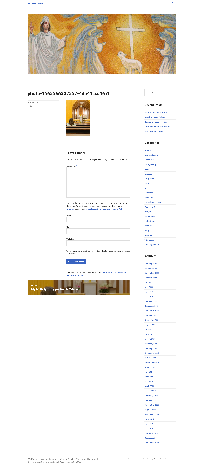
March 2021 (149, 339)
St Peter (148, 235)
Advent (147, 150)
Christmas (149, 159)
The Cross (149, 240)
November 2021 (151, 310)
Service (148, 225)
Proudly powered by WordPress (139, 459)
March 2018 (149, 428)
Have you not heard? (154, 131)
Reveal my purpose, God (155, 122)
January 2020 (150, 400)
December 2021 (151, 306)
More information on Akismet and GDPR (103, 209)
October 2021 (150, 315)
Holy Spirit (149, 178)
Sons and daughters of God (157, 126)
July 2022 (148, 282)
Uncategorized (151, 244)
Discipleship (150, 164)
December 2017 (151, 438)
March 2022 (149, 296)
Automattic (172, 459)
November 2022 (151, 273)
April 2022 (149, 292)
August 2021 (150, 325)
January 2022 (150, 301)
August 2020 (150, 367)
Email (69, 227)
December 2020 (151, 353)
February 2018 (151, 433)
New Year (149, 197)
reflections (149, 221)
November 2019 (151, 405)
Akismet (70, 209)
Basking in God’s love (154, 117)
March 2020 (150, 391)
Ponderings (150, 207)
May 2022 (148, 287)
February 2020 (151, 395)
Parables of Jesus (152, 202)
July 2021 (148, 329)
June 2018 (149, 419)
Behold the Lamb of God (155, 112)
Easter (147, 169)
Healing (148, 174)
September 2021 (151, 320)
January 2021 (150, 348)
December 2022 (151, 268)
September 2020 (152, 362)
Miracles (148, 192)
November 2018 (151, 414)
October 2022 (150, 277)
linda (30, 106)
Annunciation (151, 155)
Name (69, 215)
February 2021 (150, 343)
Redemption (150, 216)
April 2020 (149, 386)
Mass (146, 188)
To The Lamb (36, 3)
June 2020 (149, 376)
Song (146, 230)
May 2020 (149, 381)
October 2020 (150, 358)
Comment (71, 166)
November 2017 (151, 442)
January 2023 (150, 263)
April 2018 (149, 424)
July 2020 (149, 372)
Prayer (147, 211)
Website (70, 239)
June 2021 (149, 334)
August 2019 (150, 409)
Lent (146, 183)
